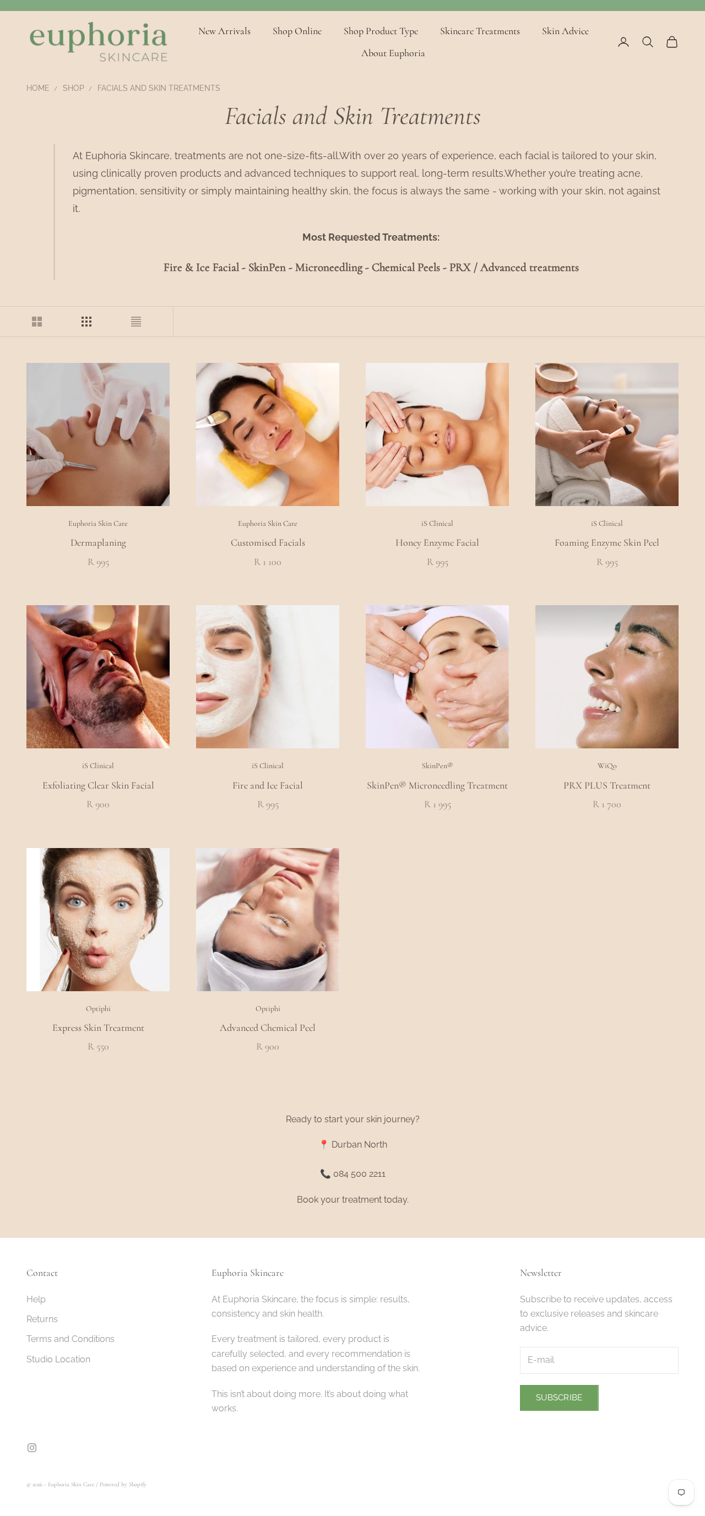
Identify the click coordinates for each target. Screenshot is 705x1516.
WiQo (607, 765)
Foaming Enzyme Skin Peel (607, 542)
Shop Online (297, 31)
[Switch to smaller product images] (86, 321)
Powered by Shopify (123, 1484)
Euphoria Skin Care (98, 523)
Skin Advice (565, 31)
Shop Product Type (381, 31)
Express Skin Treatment (98, 1027)
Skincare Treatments (480, 31)
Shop (73, 88)
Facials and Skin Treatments (158, 88)
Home (38, 88)
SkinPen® (437, 765)
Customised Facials (268, 542)
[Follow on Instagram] (31, 1447)
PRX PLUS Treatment (606, 785)
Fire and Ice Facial (267, 785)
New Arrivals (224, 31)
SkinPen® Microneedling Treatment (437, 785)
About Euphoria (393, 53)
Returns (42, 1319)
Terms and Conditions (70, 1339)
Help (36, 1299)
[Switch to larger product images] (37, 321)
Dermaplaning (98, 542)
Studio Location (58, 1359)
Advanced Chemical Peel (268, 1027)
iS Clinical (437, 523)
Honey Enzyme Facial (437, 542)
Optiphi (98, 1008)
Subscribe (559, 1398)
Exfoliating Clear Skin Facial (98, 785)
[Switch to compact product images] (136, 321)
